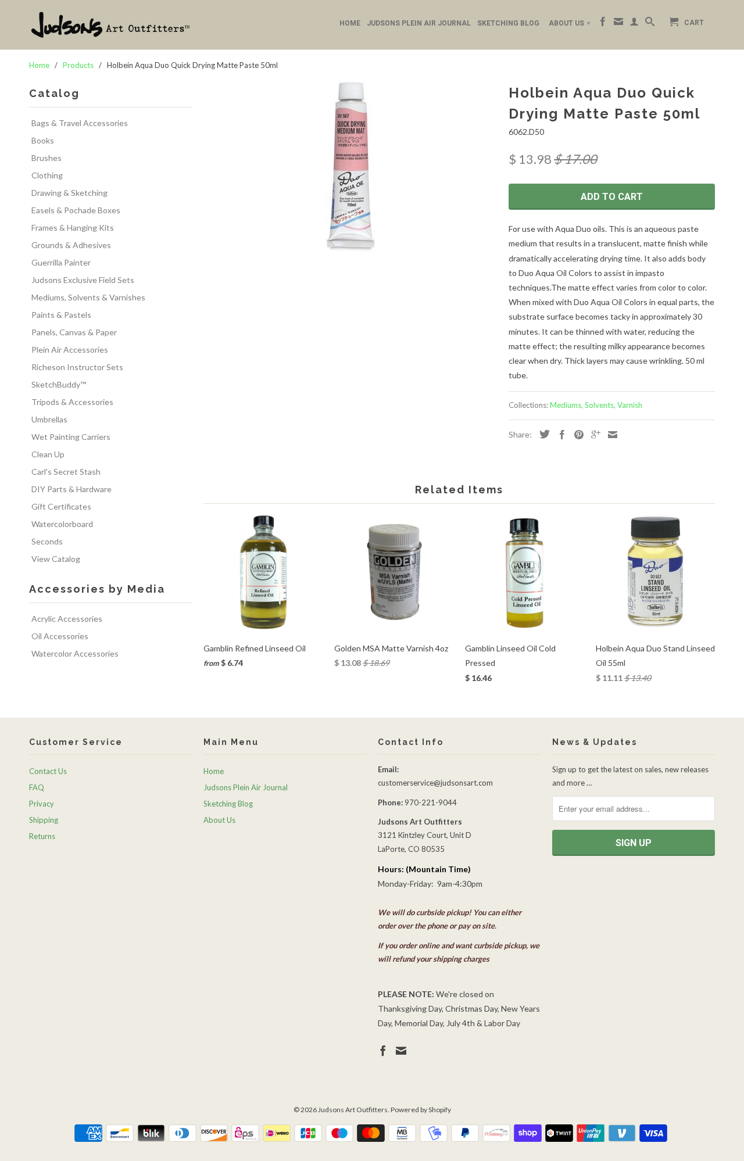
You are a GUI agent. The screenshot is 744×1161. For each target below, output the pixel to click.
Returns (42, 836)
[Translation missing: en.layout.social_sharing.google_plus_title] (592, 434)
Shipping (43, 820)
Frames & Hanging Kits (72, 227)
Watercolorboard (62, 524)
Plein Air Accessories (69, 349)
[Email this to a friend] (609, 434)
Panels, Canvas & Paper (74, 332)
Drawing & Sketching (69, 193)
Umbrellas (49, 419)
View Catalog (55, 559)
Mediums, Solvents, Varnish (596, 405)
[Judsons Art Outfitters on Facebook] (602, 24)
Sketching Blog (508, 23)
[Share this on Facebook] (559, 434)
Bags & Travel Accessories (79, 123)
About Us (569, 23)
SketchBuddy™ (58, 384)
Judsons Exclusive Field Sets (82, 280)
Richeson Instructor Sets (77, 367)
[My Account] (634, 24)
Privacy (41, 803)
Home (349, 23)
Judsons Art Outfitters (353, 1109)
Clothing (47, 175)
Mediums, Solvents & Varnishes (88, 297)
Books (42, 140)
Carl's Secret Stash (66, 471)
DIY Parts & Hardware (71, 489)
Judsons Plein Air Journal (419, 23)
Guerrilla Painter (61, 262)
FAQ (36, 787)
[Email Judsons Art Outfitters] (618, 24)
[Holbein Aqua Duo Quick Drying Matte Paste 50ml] (350, 167)
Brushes (46, 158)
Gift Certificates (61, 506)
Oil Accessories (59, 636)
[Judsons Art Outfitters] (110, 25)
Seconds (47, 541)
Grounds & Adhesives (71, 245)
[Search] (649, 24)
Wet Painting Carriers (70, 437)
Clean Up (48, 454)
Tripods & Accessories (72, 402)
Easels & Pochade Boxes (75, 210)
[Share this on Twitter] (542, 434)
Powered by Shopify (421, 1109)
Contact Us (48, 771)
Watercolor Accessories (75, 653)
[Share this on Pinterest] (576, 434)
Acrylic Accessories (66, 619)
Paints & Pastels (61, 315)
